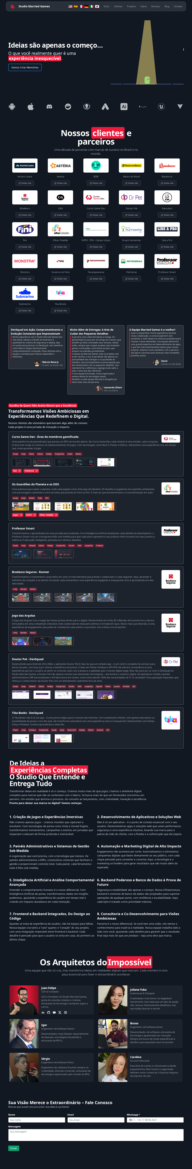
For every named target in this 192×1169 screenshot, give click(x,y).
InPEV (29, 515)
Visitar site (26, 183)
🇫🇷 (81, 6)
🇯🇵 (97, 6)
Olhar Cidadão (46, 515)
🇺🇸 (70, 6)
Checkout (29, 470)
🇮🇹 (92, 6)
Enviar (13, 1148)
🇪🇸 (76, 6)
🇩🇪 (86, 6)
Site (15, 470)
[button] (132, 1120)
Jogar (15, 515)
